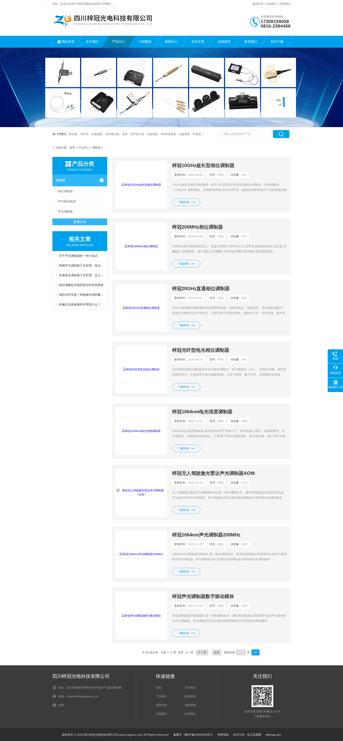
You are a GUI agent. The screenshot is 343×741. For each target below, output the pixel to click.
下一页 (202, 652)
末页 (216, 652)
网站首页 (68, 41)
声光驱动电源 (67, 201)
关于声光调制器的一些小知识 (78, 255)
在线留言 (271, 3)
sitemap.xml (273, 734)
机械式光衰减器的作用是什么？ (80, 304)
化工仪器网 (254, 734)
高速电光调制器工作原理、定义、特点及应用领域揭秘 (82, 275)
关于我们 (92, 41)
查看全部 (79, 221)
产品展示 (161, 696)
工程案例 (145, 41)
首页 (72, 147)
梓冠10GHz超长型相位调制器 (203, 165)
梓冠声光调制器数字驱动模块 (203, 596)
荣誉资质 (190, 705)
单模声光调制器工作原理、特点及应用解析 (82, 265)
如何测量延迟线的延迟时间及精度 (81, 285)
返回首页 (258, 3)
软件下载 (277, 41)
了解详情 (183, 202)
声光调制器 (65, 211)
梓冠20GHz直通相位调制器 (201, 288)
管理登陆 (222, 734)
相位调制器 (65, 191)
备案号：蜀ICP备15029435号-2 (193, 734)
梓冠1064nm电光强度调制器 (202, 411)
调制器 (96, 147)
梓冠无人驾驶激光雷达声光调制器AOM (213, 473)
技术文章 (198, 41)
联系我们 (285, 3)
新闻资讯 (190, 696)
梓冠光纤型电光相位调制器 (200, 350)
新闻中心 (171, 41)
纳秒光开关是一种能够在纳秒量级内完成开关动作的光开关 (82, 294)
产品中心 (118, 41)
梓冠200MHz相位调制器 (197, 227)
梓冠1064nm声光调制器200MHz (206, 534)
